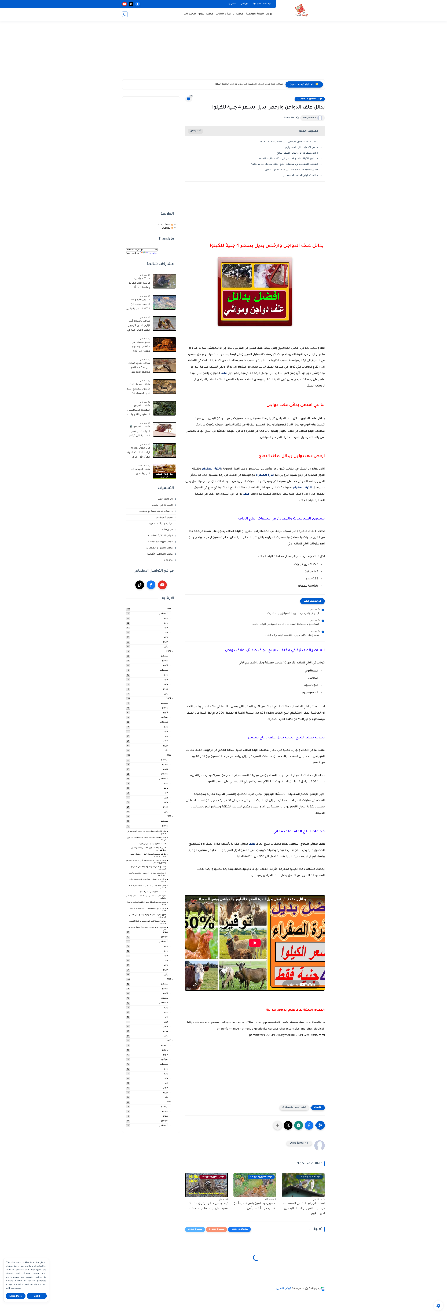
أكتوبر (165, 666)
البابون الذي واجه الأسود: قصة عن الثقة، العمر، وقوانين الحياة (138, 305)
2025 (168, 651)
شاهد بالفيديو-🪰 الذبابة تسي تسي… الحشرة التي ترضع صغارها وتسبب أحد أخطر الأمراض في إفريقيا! (138, 432)
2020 (168, 1041)
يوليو (166, 618)
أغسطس (163, 614)
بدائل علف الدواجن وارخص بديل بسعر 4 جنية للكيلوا (289, 142)
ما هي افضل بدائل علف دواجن (301, 147)
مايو (166, 628)
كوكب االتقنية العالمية (160, 536)
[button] (309, 1125)
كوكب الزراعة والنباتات (229, 14)
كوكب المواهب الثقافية (160, 554)
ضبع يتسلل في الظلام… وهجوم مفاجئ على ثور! (141, 347)
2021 (169, 979)
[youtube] (124, 4)
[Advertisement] (223, 52)
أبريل (166, 632)
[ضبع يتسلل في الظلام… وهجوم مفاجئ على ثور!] (164, 344)
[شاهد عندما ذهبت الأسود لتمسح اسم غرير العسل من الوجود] (164, 386)
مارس (165, 637)
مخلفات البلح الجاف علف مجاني (300, 175)
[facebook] (137, 4)
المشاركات (164, 225)
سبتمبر (164, 717)
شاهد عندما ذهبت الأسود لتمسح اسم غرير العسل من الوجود (138, 389)
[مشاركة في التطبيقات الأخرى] (277, 1125)
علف (224, 373)
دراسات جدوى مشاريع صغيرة (156, 511)
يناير (166, 647)
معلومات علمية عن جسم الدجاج (153, 892)
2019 (169, 1102)
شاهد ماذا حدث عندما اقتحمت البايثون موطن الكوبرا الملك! (248, 84)
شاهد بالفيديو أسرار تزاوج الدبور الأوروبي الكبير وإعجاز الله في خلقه (138, 326)
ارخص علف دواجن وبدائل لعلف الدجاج (297, 153)
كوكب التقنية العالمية (259, 14)
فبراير (165, 642)
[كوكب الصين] (301, 10)
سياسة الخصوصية (262, 4)
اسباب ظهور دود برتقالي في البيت (152, 844)
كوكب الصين (283, 1288)
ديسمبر (164, 656)
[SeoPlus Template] (323, 1289)
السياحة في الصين (162, 505)
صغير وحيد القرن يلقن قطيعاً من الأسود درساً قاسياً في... (254, 1206)
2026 (168, 609)
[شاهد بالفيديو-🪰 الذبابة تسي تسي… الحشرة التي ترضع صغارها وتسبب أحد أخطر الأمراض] (164, 429)
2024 (168, 699)
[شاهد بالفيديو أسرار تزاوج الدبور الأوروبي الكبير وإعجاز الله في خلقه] (164, 323)
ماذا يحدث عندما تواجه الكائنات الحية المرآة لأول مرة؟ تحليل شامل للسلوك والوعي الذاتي (138, 453)
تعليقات (166, 228)
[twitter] (131, 4)
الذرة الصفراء (211, 469)
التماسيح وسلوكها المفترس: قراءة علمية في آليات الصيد (286, 624)
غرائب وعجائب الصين (161, 523)
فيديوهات (167, 529)
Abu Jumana (309, 118)
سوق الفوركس (164, 517)
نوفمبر (165, 661)
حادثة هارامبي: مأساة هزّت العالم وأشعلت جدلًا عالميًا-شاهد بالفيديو (139, 283)
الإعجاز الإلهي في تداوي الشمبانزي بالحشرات (293, 613)
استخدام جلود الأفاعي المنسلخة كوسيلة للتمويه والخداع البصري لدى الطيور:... (304, 1208)
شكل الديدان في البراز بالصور (140, 471)
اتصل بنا (232, 4)
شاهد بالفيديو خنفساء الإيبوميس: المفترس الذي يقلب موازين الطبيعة (138, 411)
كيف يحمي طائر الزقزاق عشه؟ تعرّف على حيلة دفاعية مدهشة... (207, 1206)
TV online (167, 560)
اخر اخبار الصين (164, 499)
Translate (151, 253)
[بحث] (124, 14)
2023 (169, 755)
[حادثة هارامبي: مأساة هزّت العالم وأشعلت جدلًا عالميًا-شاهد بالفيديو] (164, 281)
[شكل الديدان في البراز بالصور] (164, 471)
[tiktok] (139, 584)
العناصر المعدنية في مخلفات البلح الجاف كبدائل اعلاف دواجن (284, 164)
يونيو (166, 623)
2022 (169, 816)
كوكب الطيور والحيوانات (198, 14)
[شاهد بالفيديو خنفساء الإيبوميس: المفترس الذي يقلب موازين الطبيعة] (164, 408)
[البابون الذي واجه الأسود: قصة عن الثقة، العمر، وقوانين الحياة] (164, 302)
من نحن (244, 4)
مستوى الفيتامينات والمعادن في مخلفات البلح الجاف (288, 158)
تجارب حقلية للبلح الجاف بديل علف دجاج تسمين (291, 170)
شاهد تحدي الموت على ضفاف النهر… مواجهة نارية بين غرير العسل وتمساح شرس (139, 368)
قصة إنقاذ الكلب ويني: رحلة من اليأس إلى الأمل (292, 635)
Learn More (15, 1296)
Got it (37, 1296)
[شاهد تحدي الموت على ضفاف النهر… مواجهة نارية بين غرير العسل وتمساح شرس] (164, 365)
